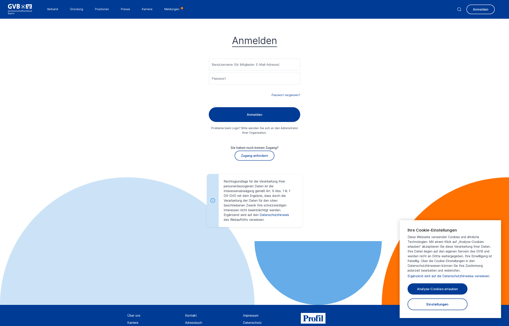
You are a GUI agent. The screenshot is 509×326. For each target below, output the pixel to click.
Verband (52, 9)
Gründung (76, 9)
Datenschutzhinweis (274, 215)
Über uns (133, 315)
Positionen (102, 9)
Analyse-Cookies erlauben (437, 289)
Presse (125, 9)
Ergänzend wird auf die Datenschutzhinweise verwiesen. (449, 276)
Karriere (132, 323)
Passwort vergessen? (286, 95)
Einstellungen (437, 304)
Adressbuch (193, 323)
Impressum (250, 315)
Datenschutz (252, 323)
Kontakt (191, 315)
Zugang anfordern (254, 156)
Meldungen (171, 9)
